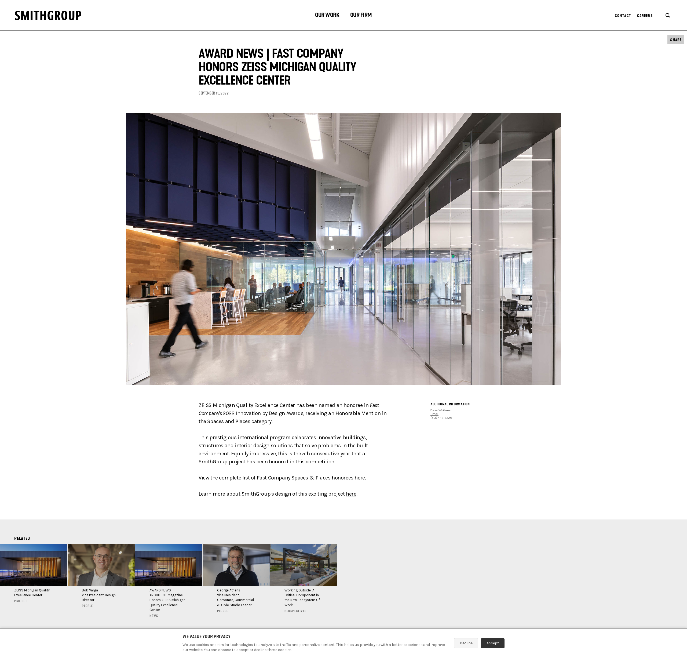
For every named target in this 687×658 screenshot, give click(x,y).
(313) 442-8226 (441, 418)
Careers (645, 15)
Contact (623, 15)
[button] (327, 16)
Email (434, 414)
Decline (466, 643)
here (360, 478)
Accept (493, 643)
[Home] (48, 15)
